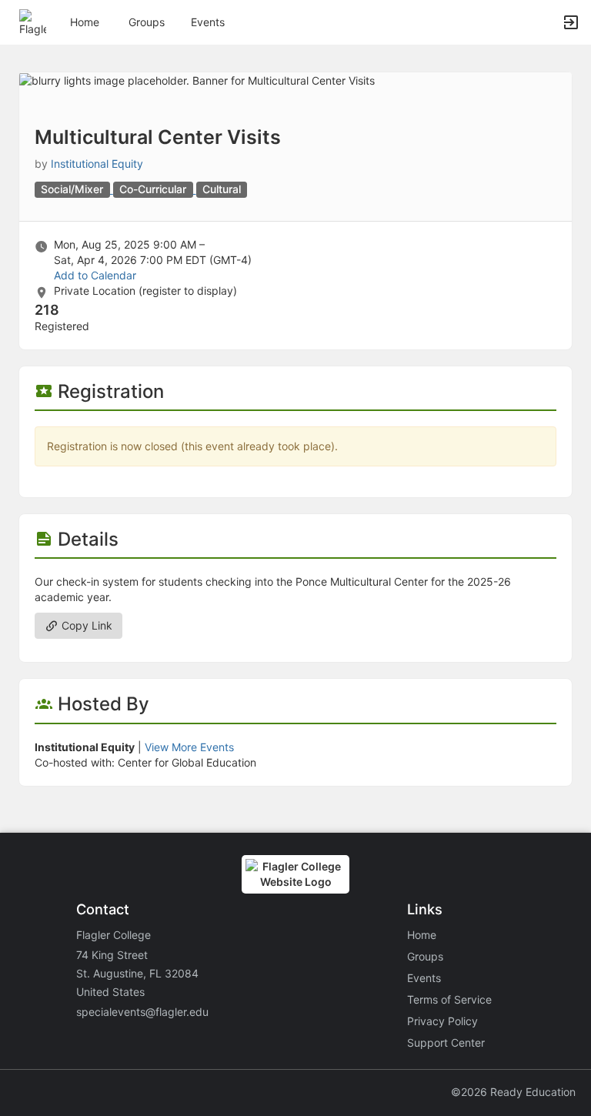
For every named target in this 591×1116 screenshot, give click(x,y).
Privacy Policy (442, 1020)
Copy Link (85, 625)
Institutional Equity (97, 163)
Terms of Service (449, 999)
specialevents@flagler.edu (142, 1011)
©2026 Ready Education (513, 1091)
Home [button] (84, 21)
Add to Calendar (95, 275)
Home (421, 934)
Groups (147, 21)
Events (208, 21)
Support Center (446, 1042)
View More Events (189, 746)
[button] (32, 21)
